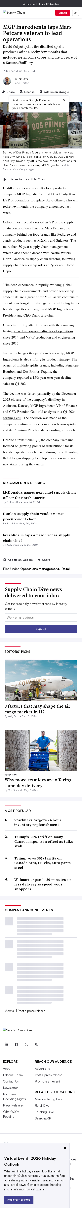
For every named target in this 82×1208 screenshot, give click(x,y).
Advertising (42, 1069)
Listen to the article (27, 179)
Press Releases (13, 1105)
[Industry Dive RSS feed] (36, 1044)
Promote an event (47, 1081)
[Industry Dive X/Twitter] (26, 1044)
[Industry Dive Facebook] (16, 1044)
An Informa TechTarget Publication (41, 3)
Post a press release (31, 1011)
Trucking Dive (44, 1112)
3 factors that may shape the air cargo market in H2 (37, 709)
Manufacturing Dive (48, 1099)
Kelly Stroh (13, 544)
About (7, 1069)
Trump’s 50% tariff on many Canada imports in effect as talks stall (43, 841)
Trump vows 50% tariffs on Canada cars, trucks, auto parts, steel (43, 863)
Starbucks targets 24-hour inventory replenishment (38, 822)
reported (23, 377)
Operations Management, (40, 569)
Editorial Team (13, 1075)
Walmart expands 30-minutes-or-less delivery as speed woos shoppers (43, 884)
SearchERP (43, 1118)
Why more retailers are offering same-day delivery (38, 783)
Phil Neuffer (21, 79)
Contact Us (11, 1081)
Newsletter (10, 1088)
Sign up (63, 12)
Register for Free (18, 1199)
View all (10, 1011)
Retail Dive (42, 1105)
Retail (66, 569)
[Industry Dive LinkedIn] (6, 1044)
